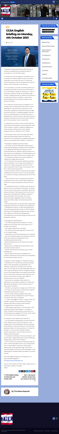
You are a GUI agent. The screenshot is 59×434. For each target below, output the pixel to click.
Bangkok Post (46, 42)
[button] (54, 18)
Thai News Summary (38, 430)
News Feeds (47, 430)
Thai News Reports (22, 391)
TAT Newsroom (46, 55)
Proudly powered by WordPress (8, 430)
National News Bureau (48, 46)
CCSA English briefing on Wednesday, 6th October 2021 (11, 377)
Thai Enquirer (46, 59)
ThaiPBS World (46, 62)
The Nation (45, 70)
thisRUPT (44, 74)
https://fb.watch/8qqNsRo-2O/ (14, 360)
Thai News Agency (47, 66)
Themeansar (4, 431)
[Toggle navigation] (28, 18)
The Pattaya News (47, 78)
